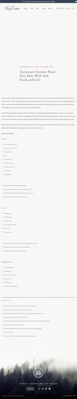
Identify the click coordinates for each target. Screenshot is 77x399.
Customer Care (23, 384)
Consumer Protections (19, 396)
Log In (68, 9)
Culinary (45, 66)
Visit (31, 9)
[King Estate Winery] (38, 372)
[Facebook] (39, 389)
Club (37, 9)
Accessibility (10, 396)
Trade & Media (33, 384)
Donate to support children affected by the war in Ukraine (41, 1)
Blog (41, 384)
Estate (50, 9)
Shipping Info (54, 384)
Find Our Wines (60, 9)
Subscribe (31, 389)
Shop (25, 9)
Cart (73, 9)
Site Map (4, 396)
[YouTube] (49, 389)
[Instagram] (43, 389)
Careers (46, 384)
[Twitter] (46, 389)
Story (43, 9)
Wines (51, 66)
